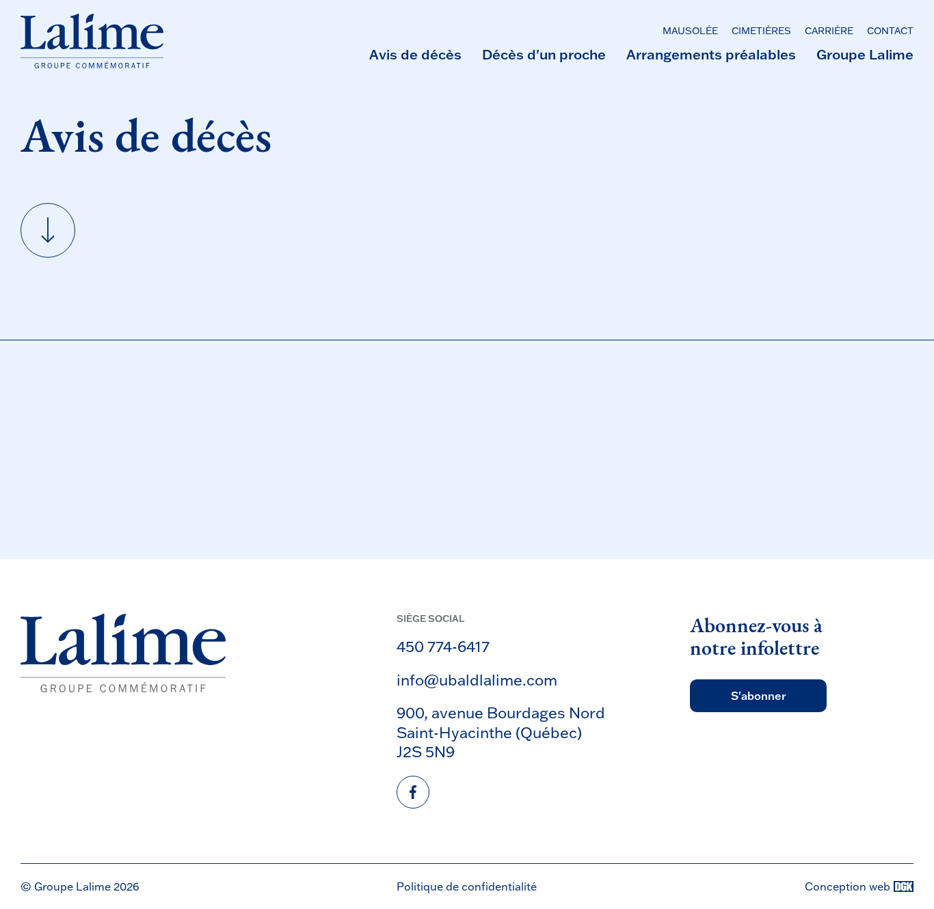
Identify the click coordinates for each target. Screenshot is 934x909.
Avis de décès (415, 54)
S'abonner (758, 696)
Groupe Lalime (864, 54)
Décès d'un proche (544, 54)
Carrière (829, 31)
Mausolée (690, 31)
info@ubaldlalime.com (477, 680)
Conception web (847, 886)
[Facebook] (413, 792)
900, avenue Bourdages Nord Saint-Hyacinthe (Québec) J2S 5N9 (501, 732)
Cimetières (761, 31)
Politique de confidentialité (467, 886)
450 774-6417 (443, 646)
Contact (890, 31)
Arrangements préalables (711, 54)
